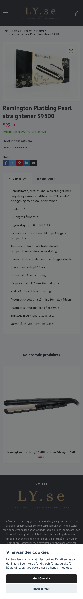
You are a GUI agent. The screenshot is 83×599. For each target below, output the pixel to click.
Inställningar (41, 588)
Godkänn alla (41, 578)
